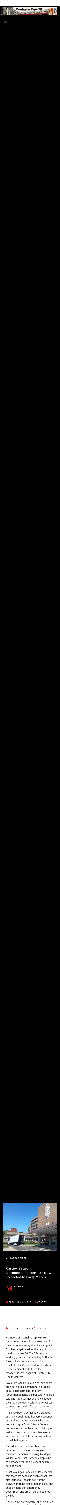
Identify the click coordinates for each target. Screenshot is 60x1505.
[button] (5, 21)
